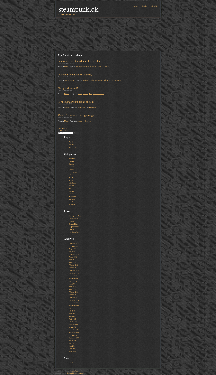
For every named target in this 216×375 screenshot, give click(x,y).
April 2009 (72, 351)
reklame (94, 66)
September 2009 (74, 338)
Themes (71, 229)
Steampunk (72, 196)
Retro (66, 66)
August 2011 (73, 281)
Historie (66, 80)
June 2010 (72, 314)
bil (77, 66)
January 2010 (73, 327)
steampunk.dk (78, 9)
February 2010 (73, 324)
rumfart (71, 191)
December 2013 (74, 243)
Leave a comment (103, 66)
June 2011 (72, 284)
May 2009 (72, 349)
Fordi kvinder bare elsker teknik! (76, 101)
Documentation (74, 218)
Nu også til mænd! (68, 88)
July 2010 (72, 311)
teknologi (72, 199)
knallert (81, 66)
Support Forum (74, 227)
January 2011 (73, 295)
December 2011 (74, 270)
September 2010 (74, 305)
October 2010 (73, 303)
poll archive (154, 6)
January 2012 (73, 268)
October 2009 (73, 335)
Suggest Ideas (73, 224)
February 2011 (73, 292)
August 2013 (73, 249)
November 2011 (74, 273)
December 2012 (74, 254)
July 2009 (72, 343)
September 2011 (74, 278)
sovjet (71, 194)
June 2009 (72, 346)
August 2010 (73, 308)
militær (72, 80)
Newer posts (63, 130)
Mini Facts (72, 183)
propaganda (99, 80)
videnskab (72, 204)
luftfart (71, 177)
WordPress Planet (74, 232)
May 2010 (72, 316)
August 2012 (73, 257)
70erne (80, 94)
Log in (71, 363)
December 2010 (74, 297)
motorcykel (87, 66)
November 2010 (74, 300)
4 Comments (92, 107)
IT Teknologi (73, 172)
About (135, 6)
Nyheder (71, 186)
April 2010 (72, 319)
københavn (72, 175)
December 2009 (74, 330)
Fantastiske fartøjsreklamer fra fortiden (79, 61)
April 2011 (72, 287)
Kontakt (144, 6)
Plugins (71, 221)
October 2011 (73, 276)
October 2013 (73, 246)
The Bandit (72, 202)
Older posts (62, 128)
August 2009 (73, 340)
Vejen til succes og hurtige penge (76, 115)
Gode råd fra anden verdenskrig (75, 74)
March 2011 (72, 289)
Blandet (66, 107)
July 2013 (72, 251)
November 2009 (74, 332)
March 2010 (72, 322)
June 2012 (72, 260)
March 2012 (72, 262)
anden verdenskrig (88, 80)
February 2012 (73, 265)
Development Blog (75, 216)
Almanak (72, 159)
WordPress (75, 371)
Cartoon (71, 167)
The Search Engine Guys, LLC (75, 373)
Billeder (66, 94)
